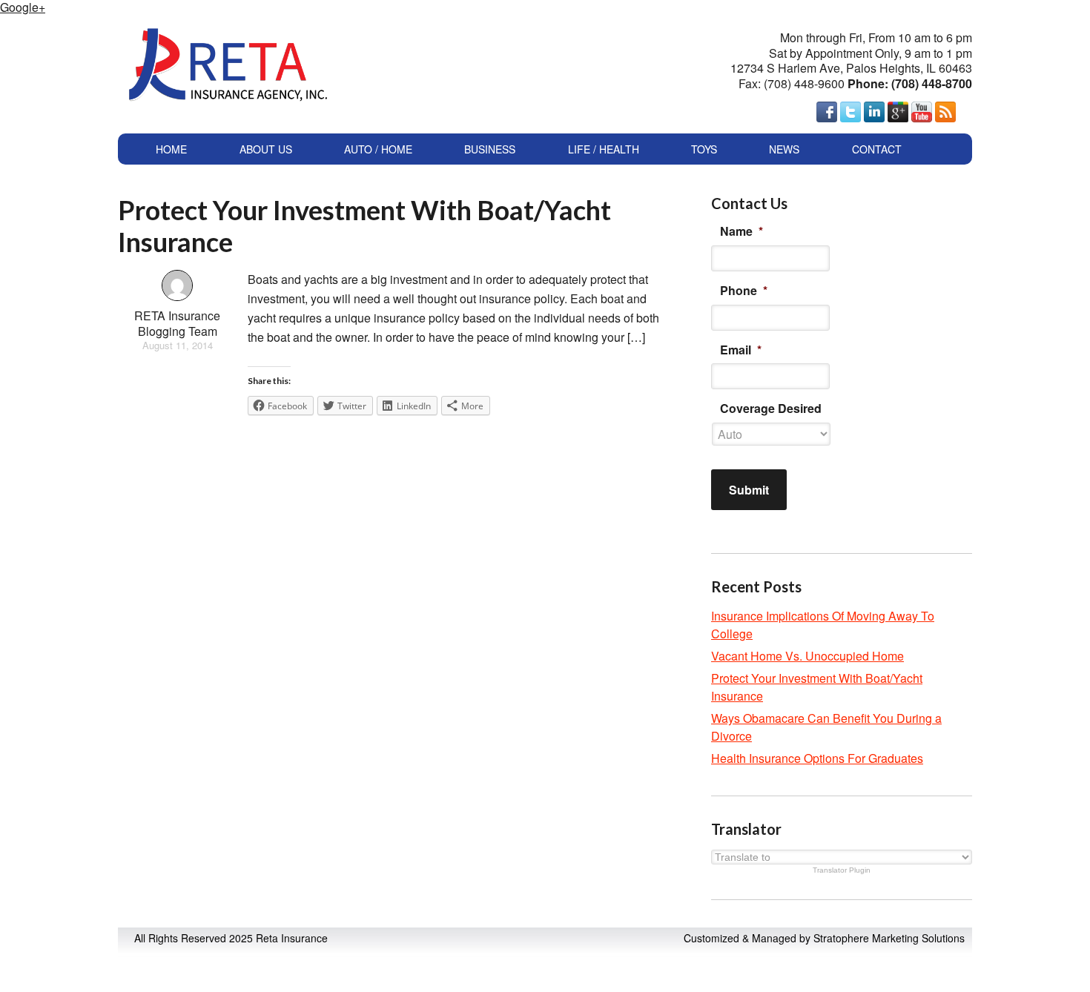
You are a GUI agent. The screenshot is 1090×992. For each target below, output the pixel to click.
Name (741, 231)
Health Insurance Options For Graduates (817, 758)
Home (171, 149)
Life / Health (603, 149)
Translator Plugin (842, 870)
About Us (266, 149)
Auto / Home (378, 149)
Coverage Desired (771, 409)
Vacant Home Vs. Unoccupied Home (807, 655)
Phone (743, 291)
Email (741, 350)
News (784, 149)
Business (489, 149)
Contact (877, 149)
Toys (704, 149)
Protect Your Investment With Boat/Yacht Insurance (364, 226)
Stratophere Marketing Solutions (889, 937)
